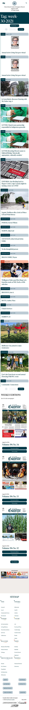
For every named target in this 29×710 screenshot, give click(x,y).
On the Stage (17, 629)
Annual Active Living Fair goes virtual (13, 52)
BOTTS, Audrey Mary (8, 300)
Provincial (3, 615)
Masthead (22, 679)
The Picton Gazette (10, 699)
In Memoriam (4, 672)
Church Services (7, 308)
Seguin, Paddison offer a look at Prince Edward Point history (14, 213)
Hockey (16, 646)
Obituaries (3, 675)
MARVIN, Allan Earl (8, 231)
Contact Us (22, 684)
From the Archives (5, 629)
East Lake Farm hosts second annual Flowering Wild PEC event (13, 375)
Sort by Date (13, 25)
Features (4, 618)
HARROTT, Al (6, 317)
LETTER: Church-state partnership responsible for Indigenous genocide (13, 126)
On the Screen (18, 632)
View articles (14, 451)
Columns (16, 615)
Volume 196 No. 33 (10, 496)
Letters (16, 613)
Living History (4, 627)
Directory (17, 666)
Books (16, 635)
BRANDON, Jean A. (8, 292)
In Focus (3, 632)
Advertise (6, 684)
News (2, 601)
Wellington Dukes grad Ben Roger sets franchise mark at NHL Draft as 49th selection (14, 282)
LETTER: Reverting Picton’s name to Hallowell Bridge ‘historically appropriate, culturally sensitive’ (13, 153)
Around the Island (7, 658)
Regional (16, 655)
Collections (3, 635)
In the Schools (18, 652)
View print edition (14, 448)
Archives (22, 692)
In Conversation (4, 624)
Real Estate (4, 641)
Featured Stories (18, 663)
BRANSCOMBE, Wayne (9, 257)
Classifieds (3, 669)
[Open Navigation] (4, 3)
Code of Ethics (8, 692)
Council (3, 607)
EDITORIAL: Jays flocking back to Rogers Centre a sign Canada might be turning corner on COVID (14, 183)
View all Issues (14, 562)
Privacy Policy (8, 688)
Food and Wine (18, 627)
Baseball (16, 649)
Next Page (21, 29)
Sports (17, 641)
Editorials (17, 607)
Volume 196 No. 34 (10, 444)
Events (2, 663)
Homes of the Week (5, 646)
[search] (26, 3)
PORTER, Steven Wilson (9, 223)
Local (2, 610)
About (5, 679)
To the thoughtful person (10, 249)
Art (15, 624)
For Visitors (3, 666)
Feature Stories (4, 649)
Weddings (18, 658)
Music (16, 638)
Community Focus (5, 613)
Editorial (17, 601)
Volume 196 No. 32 (10, 548)
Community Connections (10, 385)
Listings (3, 652)
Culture (17, 618)
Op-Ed (16, 610)
